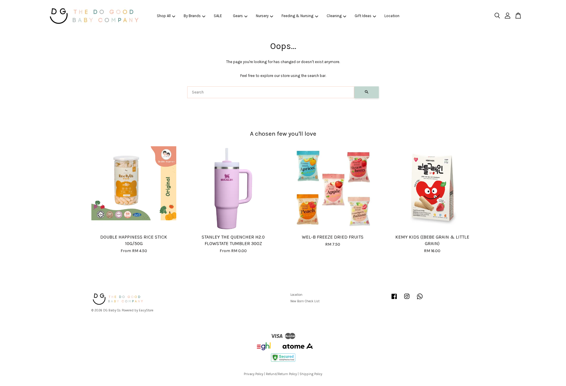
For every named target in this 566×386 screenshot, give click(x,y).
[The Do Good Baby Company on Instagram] (407, 299)
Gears (238, 16)
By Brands (192, 16)
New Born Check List (305, 301)
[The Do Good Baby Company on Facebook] (394, 299)
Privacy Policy (253, 374)
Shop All (164, 16)
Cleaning (334, 16)
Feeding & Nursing (297, 16)
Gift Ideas (363, 16)
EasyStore (146, 310)
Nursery (262, 16)
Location (391, 16)
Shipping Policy (311, 374)
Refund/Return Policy (281, 374)
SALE (218, 16)
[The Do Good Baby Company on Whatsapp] (420, 299)
